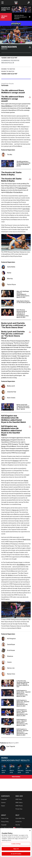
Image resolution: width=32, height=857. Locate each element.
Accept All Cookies (16, 853)
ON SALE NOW (4, 16)
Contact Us (19, 821)
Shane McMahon (6, 106)
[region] (16, 842)
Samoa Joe (15, 510)
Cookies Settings (16, 843)
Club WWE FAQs (19, 818)
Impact (3, 805)
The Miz (27, 108)
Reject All (16, 848)
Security (18, 824)
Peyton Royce (18, 192)
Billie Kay (9, 192)
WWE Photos (19, 805)
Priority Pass (19, 809)
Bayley (3, 190)
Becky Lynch (12, 345)
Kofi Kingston (5, 440)
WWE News (19, 799)
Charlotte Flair (23, 345)
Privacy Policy (4, 821)
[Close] (30, 830)
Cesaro (3, 468)
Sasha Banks (22, 188)
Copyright (3, 824)
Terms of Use (4, 818)
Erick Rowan (11, 650)
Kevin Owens (5, 347)
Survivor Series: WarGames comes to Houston (20, 16)
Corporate (4, 799)
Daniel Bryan (11, 644)
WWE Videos (19, 802)
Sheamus (16, 460)
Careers (3, 802)
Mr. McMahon (21, 564)
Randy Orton (26, 539)
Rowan (26, 480)
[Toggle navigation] (2, 2)
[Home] (16, 2)
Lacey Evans (26, 209)
